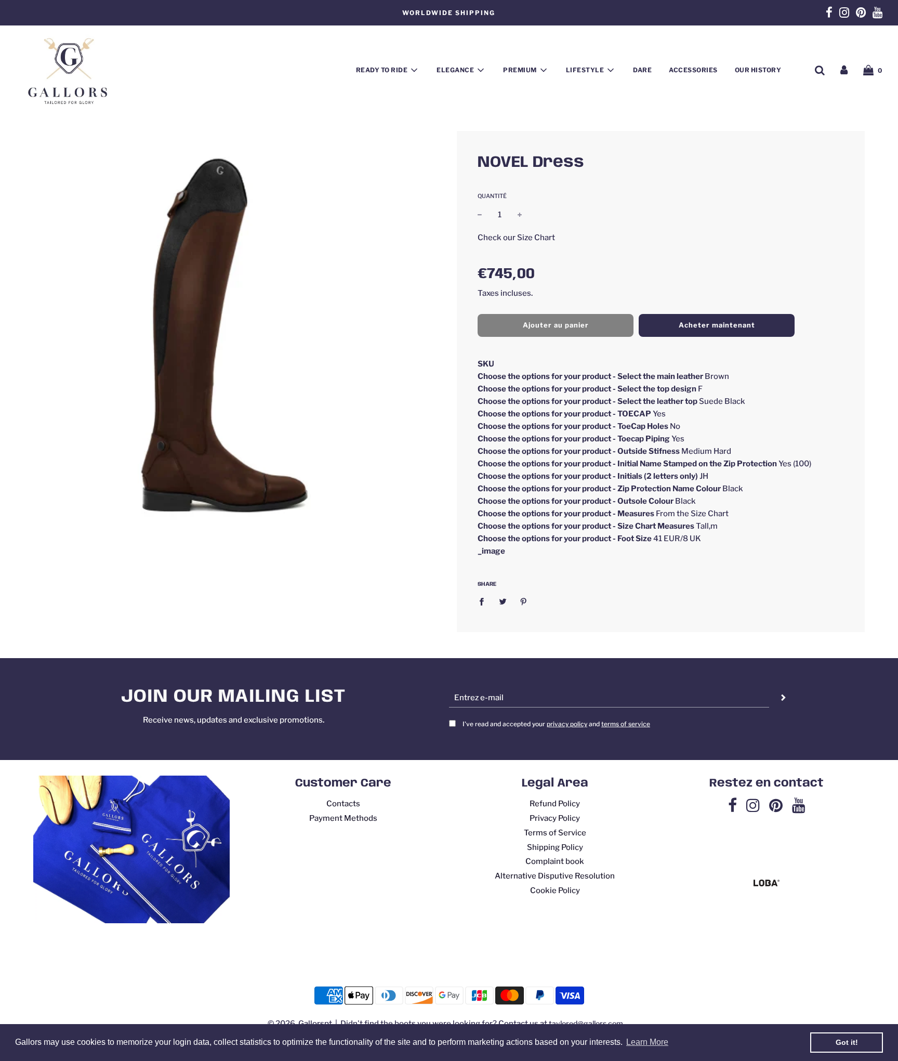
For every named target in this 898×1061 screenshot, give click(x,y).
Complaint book (554, 861)
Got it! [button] (847, 1042)
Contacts (343, 803)
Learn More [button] (647, 1042)
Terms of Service (555, 832)
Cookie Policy (555, 890)
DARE (642, 70)
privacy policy (567, 724)
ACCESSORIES (693, 70)
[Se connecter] (844, 70)
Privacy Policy (555, 818)
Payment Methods (343, 818)
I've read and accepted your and (556, 724)
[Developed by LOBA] (767, 883)
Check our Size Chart (516, 237)
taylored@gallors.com (586, 1023)
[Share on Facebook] (484, 601)
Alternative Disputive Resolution (555, 876)
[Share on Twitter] (502, 601)
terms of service (625, 724)
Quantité (492, 196)
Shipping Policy (555, 847)
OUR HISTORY (758, 70)
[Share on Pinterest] (524, 601)
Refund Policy (555, 803)
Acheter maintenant (717, 325)
